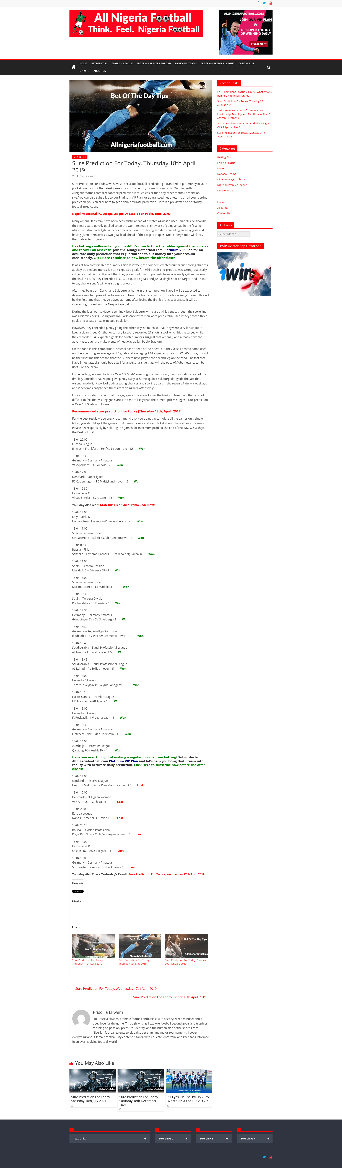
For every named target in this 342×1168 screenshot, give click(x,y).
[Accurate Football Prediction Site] (73, 67)
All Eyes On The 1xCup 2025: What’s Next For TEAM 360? (188, 1099)
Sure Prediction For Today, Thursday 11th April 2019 (87, 961)
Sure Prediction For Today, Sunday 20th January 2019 (185, 961)
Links (83, 71)
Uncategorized (226, 190)
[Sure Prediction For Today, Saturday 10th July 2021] (92, 1071)
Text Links (109, 1138)
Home (83, 63)
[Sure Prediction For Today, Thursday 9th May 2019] (140, 946)
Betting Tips (99, 63)
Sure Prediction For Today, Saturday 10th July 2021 (91, 1099)
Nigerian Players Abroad (154, 63)
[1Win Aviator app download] (244, 253)
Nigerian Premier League (217, 63)
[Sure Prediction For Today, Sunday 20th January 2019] (186, 946)
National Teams (186, 63)
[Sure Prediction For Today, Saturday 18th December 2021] (141, 1071)
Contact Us (246, 63)
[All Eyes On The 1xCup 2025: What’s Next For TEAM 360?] (189, 1071)
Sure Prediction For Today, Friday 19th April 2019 (171, 997)
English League (122, 63)
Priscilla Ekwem (87, 175)
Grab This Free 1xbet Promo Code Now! (127, 505)
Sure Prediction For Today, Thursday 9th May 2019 (134, 961)
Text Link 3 (214, 1138)
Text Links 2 (173, 1138)
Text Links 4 (255, 1138)
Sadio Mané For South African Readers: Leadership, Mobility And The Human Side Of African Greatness (244, 114)
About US (222, 207)
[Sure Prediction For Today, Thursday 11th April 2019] (93, 946)
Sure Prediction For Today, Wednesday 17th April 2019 (166, 874)
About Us (100, 71)
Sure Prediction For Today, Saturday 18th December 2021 (139, 1101)
